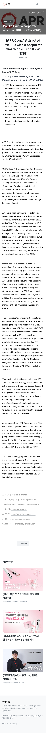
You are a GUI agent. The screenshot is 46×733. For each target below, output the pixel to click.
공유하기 (24, 543)
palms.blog (13, 723)
